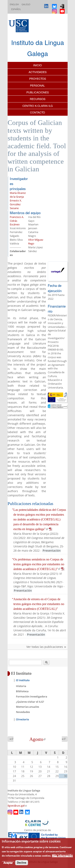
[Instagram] (55, 9)
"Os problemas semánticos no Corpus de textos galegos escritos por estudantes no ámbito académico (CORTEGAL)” (38, 564)
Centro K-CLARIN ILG (37, 106)
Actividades (38, 72)
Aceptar (8, 862)
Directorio (22, 719)
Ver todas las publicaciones (44, 647)
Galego (26, 4)
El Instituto (23, 680)
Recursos (37, 99)
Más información (62, 855)
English (14, 4)
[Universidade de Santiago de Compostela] (19, 26)
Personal (37, 85)
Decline (21, 862)
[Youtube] (63, 9)
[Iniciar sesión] (63, 4)
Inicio (37, 65)
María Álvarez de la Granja (18, 194)
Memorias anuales (27, 707)
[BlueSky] (55, 4)
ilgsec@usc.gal (17, 805)
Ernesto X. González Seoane (16, 204)
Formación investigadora (31, 696)
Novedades (23, 712)
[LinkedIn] (47, 4)
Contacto (37, 112)
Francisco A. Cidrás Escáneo (17, 220)
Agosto (37, 739)
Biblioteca (22, 691)
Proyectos (37, 79)
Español (16, 9)
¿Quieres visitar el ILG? (30, 701)
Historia (21, 686)
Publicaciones (37, 92)
